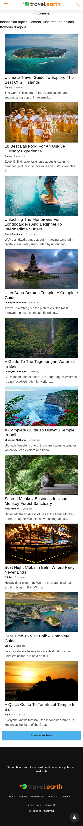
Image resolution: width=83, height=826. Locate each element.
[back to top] (74, 817)
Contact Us (50, 805)
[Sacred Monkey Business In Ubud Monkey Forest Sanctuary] (42, 475)
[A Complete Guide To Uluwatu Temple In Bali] (42, 406)
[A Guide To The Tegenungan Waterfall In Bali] (42, 338)
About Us (23, 796)
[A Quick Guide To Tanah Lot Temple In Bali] (42, 681)
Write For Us (37, 796)
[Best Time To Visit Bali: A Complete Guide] (42, 612)
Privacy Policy (34, 805)
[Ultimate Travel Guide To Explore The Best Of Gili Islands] (42, 54)
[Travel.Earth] (42, 3)
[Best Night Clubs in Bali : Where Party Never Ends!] (42, 544)
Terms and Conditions (58, 796)
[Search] (76, 4)
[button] (4, 5)
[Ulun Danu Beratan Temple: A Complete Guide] (42, 269)
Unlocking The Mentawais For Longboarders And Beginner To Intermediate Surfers (33, 224)
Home (12, 796)
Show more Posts (41, 735)
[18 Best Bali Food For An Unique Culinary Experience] (42, 122)
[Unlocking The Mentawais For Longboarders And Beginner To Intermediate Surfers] (42, 196)
